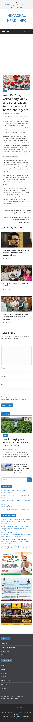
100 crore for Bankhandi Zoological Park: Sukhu (15, 509)
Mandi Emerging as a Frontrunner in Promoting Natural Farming (16, 442)
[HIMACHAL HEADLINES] (3, 31)
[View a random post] (29, 31)
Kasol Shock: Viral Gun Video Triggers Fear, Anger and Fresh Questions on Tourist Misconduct (16, 521)
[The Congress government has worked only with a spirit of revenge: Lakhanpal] (16, 297)
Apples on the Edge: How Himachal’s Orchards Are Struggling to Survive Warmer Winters (15, 541)
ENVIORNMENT (5, 680)
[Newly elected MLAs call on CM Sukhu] (16, 266)
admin (17, 113)
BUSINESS (4, 677)
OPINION (6, 435)
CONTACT (4, 688)
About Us (4, 643)
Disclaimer (4, 655)
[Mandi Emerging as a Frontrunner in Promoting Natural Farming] (16, 425)
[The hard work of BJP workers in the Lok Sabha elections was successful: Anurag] (16, 233)
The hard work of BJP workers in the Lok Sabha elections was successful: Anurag (16, 252)
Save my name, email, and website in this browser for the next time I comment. (14, 398)
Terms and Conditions (8, 647)
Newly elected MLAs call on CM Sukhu (16, 284)
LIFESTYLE (4, 673)
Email (3, 376)
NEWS (5, 91)
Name (4, 368)
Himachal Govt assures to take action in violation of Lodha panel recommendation (16, 219)
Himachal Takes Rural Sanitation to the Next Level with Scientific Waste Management (22, 467)
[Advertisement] (16, 56)
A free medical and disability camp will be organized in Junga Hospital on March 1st (17, 211)
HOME (3, 666)
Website (4, 385)
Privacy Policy (5, 651)
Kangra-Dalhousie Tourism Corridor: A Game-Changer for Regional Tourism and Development (15, 528)
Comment (5, 344)
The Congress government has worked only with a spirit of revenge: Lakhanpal (15, 316)
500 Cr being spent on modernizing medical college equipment (17, 5)
